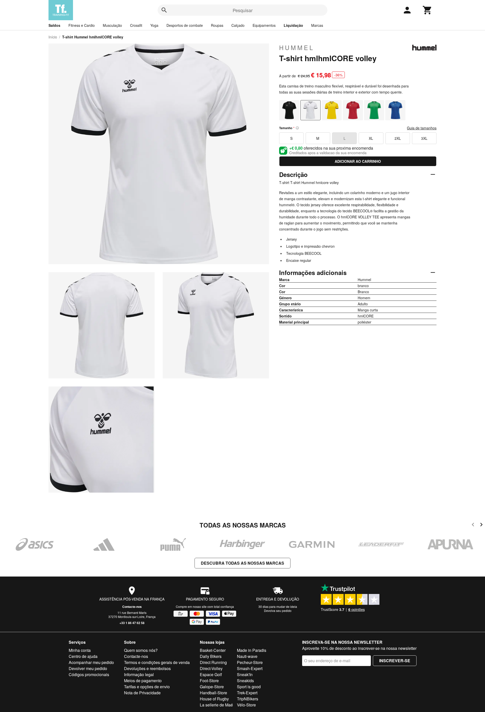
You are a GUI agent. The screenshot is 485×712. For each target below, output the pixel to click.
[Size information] (297, 128)
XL (371, 138)
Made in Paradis (251, 650)
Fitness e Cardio (81, 25)
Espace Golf (211, 674)
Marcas (317, 25)
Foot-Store (209, 680)
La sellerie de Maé (216, 705)
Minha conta (80, 650)
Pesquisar (243, 10)
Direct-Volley (211, 668)
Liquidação (293, 25)
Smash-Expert (249, 668)
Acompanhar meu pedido (91, 662)
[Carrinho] (427, 10)
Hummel (296, 47)
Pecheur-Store (250, 662)
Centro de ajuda (83, 656)
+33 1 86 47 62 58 (131, 623)
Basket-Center (213, 650)
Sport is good (249, 687)
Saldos (54, 25)
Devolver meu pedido (88, 668)
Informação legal (139, 674)
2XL (398, 138)
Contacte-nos (132, 607)
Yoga (154, 25)
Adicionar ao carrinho (358, 161)
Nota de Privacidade (142, 693)
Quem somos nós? (141, 650)
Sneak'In (245, 674)
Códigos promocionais (89, 674)
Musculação (112, 25)
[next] (481, 525)
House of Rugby (214, 699)
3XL (424, 138)
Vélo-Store (246, 705)
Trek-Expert (247, 693)
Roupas (217, 25)
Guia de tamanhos (422, 127)
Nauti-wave (247, 656)
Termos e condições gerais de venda (157, 662)
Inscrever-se (394, 660)
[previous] (473, 525)
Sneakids (245, 680)
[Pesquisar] (164, 10)
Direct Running (213, 662)
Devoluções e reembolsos (147, 668)
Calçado (238, 25)
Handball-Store (213, 693)
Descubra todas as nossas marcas (242, 563)
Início (52, 36)
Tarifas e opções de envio (147, 687)
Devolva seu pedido (278, 610)
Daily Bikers (211, 656)
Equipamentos (264, 25)
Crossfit (136, 25)
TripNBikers (247, 699)
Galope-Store (212, 687)
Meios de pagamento (143, 680)
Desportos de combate (184, 25)
